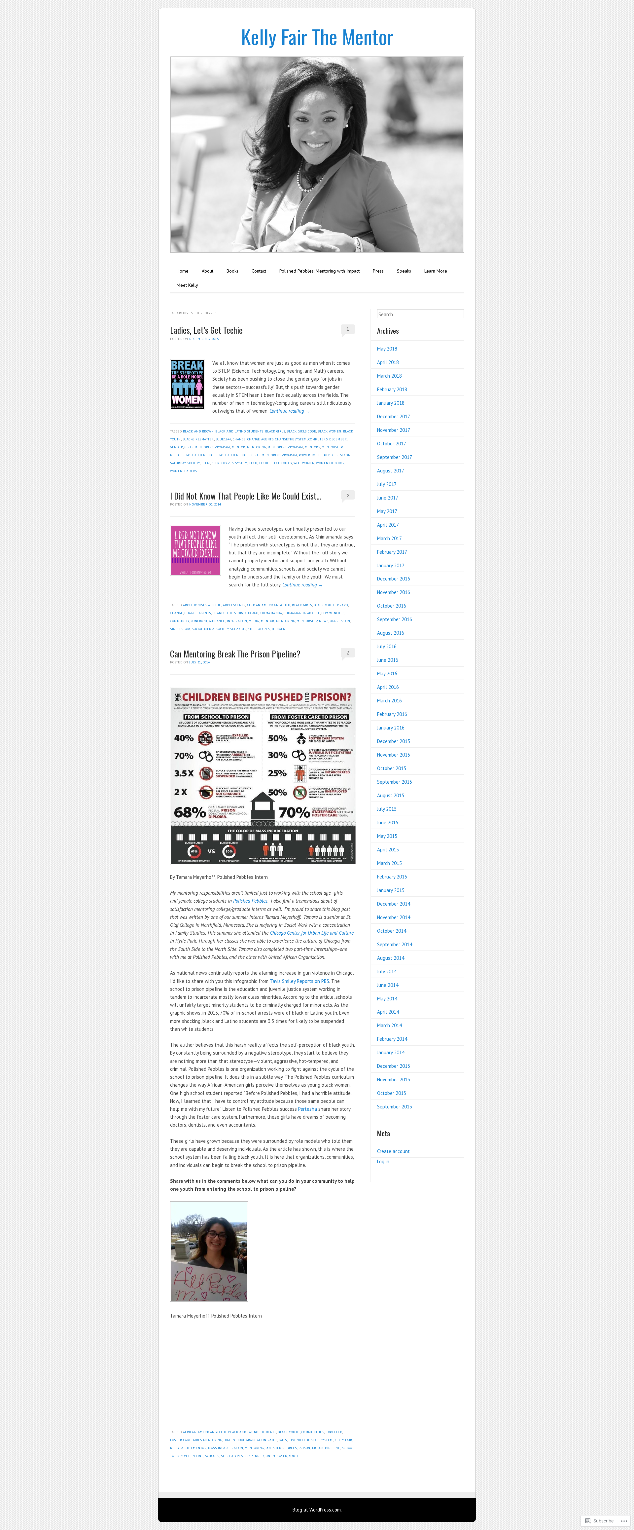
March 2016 (389, 700)
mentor (238, 447)
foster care (181, 1440)
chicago (252, 613)
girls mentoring (207, 1440)
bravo (342, 605)
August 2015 (390, 795)
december (338, 439)
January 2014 (391, 1052)
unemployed (276, 1456)
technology (282, 463)
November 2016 (393, 592)
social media (203, 629)
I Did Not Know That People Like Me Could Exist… (245, 496)
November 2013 (393, 1079)
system (241, 463)
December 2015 (393, 741)
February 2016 (392, 714)
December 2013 (393, 1066)
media (254, 621)
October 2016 (391, 606)
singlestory (180, 629)
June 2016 (387, 660)
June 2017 (387, 498)
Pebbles (177, 455)
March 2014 (389, 1025)
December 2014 (393, 904)
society (193, 463)
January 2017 (391, 565)
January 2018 (391, 403)
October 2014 (391, 931)
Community (179, 621)
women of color (330, 463)
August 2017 (390, 470)
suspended (254, 1456)
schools (212, 1456)
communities (333, 613)
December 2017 (393, 416)
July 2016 (387, 646)
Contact (259, 271)
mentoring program (285, 447)
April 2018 (388, 362)
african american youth (268, 605)
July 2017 (387, 484)
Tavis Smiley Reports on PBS (299, 981)
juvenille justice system (311, 1440)
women (308, 463)
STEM (205, 463)
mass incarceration (225, 1448)
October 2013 (391, 1093)
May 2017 (387, 511)
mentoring (256, 447)
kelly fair (343, 1440)
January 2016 (391, 728)
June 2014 (387, 985)
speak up (238, 629)
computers (318, 439)
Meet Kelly (187, 285)
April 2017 (388, 525)
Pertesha (307, 1109)
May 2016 (387, 673)
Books (232, 271)
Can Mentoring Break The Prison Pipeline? (235, 654)
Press (378, 271)
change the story (228, 613)
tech (253, 463)
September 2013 (394, 1106)
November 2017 (393, 430)
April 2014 (388, 1012)
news (323, 621)
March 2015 (389, 863)
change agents (260, 439)
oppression (340, 621)
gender (176, 447)
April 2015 (388, 849)
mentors (312, 447)
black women (329, 431)
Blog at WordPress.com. (317, 1510)
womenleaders (183, 471)
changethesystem (291, 439)
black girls (275, 431)
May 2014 (387, 998)
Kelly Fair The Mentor (317, 36)
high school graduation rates (250, 1440)
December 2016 (393, 579)
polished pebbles (202, 455)
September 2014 (394, 944)
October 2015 (391, 768)
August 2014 (390, 958)
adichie (214, 605)
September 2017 (394, 457)
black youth (325, 605)
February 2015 (392, 877)
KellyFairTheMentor (188, 1448)
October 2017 (391, 443)
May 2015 (387, 836)
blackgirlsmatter (198, 439)
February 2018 (392, 389)
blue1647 (223, 439)
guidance (217, 621)
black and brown (198, 431)
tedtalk (278, 629)
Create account (393, 1151)
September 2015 (394, 782)
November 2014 (393, 917)
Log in (383, 1161)
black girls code (301, 431)
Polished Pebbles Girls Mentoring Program (258, 455)
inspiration (237, 621)
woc (297, 463)
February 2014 (392, 1039)
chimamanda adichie (302, 613)
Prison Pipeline (326, 1448)
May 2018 (387, 349)
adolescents (234, 605)
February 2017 (392, 552)
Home (183, 271)
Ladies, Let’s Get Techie (206, 330)
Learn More (435, 271)
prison (304, 1448)
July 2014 (387, 971)
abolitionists (195, 605)
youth (294, 1456)
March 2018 (389, 376)
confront (199, 621)
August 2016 (390, 633)
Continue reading (289, 411)
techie (264, 463)
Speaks (404, 271)
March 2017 (389, 538)
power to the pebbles (318, 455)
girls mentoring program (207, 447)
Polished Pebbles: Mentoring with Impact (319, 271)
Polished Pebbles (250, 901)
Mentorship (332, 447)
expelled (334, 1432)
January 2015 (391, 890)
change (239, 439)
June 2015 (387, 822)
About (207, 271)
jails (283, 1440)
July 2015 (387, 809)
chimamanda (271, 613)
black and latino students (239, 431)
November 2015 (393, 755)
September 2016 (394, 619)
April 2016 (388, 687)
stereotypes (223, 463)
